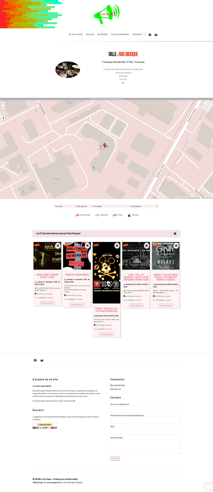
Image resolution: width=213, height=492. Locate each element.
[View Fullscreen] (3, 112)
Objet (112, 426)
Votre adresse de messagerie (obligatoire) (127, 415)
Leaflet (178, 198)
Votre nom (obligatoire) (119, 404)
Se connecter (117, 385)
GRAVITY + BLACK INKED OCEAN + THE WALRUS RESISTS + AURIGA (166, 277)
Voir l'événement (47, 303)
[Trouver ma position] (3, 118)
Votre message (116, 437)
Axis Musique (40, 294)
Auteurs (102, 34)
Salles (90, 34)
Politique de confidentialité (65, 479)
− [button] (3, 107)
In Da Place (76, 34)
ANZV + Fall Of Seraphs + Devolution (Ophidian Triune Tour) (136, 277)
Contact (137, 34)
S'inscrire (115, 389)
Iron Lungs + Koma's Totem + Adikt (47, 276)
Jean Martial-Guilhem (73, 482)
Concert (37, 297)
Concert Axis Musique (77, 274)
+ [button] (3, 103)
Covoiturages (120, 34)
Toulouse (49, 294)
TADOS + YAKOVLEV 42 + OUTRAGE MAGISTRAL (106, 309)
